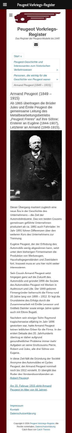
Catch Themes (43, 429)
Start (18, 56)
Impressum (16, 405)
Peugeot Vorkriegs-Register (37, 31)
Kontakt (14, 409)
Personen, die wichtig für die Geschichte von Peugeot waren (36, 77)
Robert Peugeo (19, 377)
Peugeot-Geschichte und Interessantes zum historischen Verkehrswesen (36, 65)
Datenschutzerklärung (23, 413)
